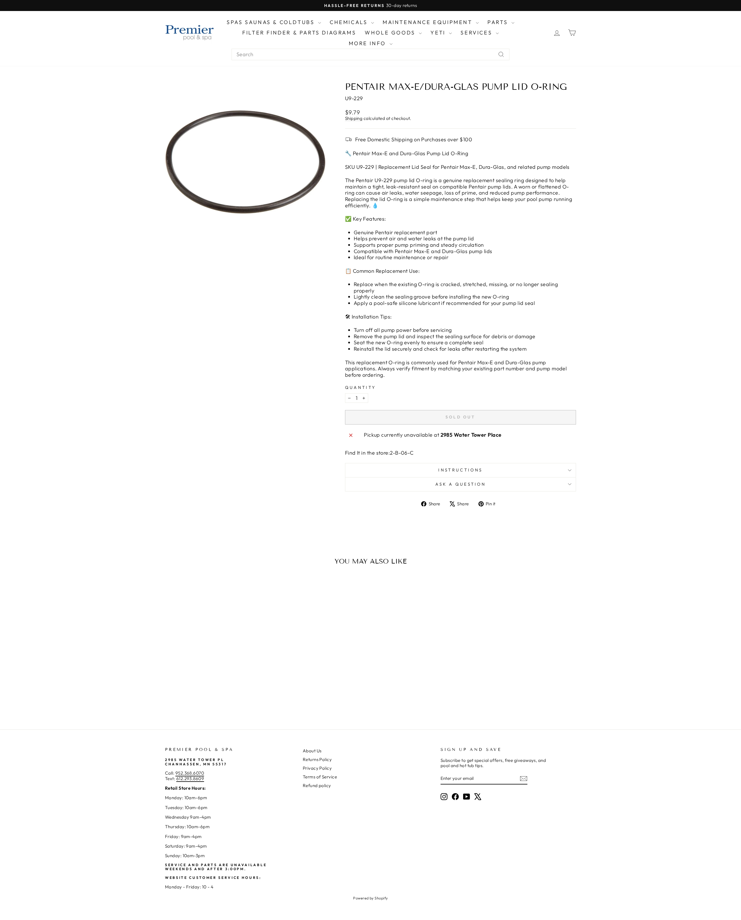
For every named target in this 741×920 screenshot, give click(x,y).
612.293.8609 (190, 778)
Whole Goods (391, 32)
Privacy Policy (317, 768)
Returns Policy (317, 759)
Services (477, 32)
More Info (368, 43)
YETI (438, 32)
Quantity (360, 387)
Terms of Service (320, 777)
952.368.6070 (189, 773)
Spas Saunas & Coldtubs (272, 22)
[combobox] (370, 54)
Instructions (460, 470)
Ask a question (460, 484)
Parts (498, 22)
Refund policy (317, 785)
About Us (312, 750)
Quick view (214, 671)
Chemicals (350, 22)
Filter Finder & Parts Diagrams (299, 32)
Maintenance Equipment (428, 22)
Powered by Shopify (370, 898)
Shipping (354, 118)
